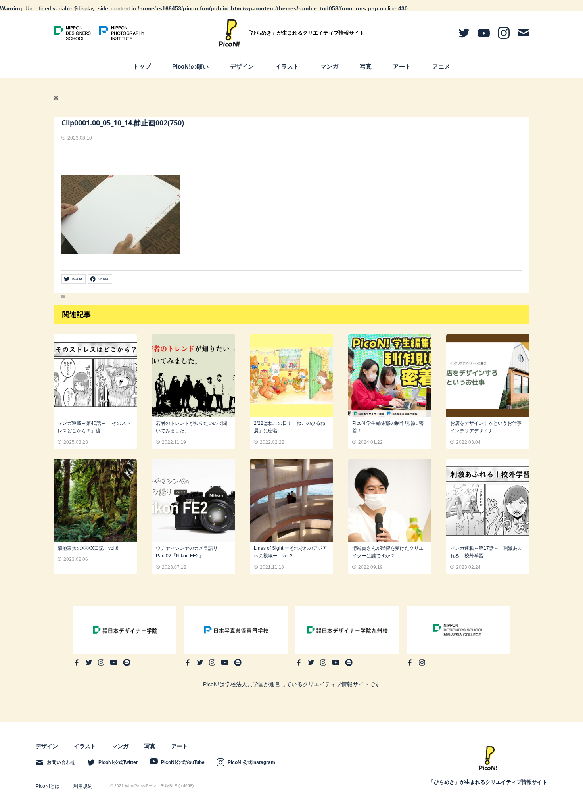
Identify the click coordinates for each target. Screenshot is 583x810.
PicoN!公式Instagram (251, 762)
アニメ (441, 66)
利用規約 (82, 786)
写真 (366, 66)
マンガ (329, 66)
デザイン (242, 66)
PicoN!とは (47, 786)
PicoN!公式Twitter (118, 762)
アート (402, 66)
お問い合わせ (61, 762)
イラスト (287, 66)
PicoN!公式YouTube (183, 762)
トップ (142, 66)
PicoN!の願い (190, 66)
